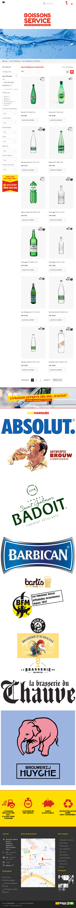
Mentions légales (9, 880)
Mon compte (63, 843)
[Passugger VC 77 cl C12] (61, 192)
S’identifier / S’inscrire (66, 840)
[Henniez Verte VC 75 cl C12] (33, 142)
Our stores (7, 877)
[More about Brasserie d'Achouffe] (38, 645)
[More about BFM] (38, 604)
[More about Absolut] (38, 426)
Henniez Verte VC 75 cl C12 (30, 162)
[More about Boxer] (38, 625)
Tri (22, 71)
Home (6, 61)
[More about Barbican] (38, 555)
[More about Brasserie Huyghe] (38, 748)
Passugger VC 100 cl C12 (29, 262)
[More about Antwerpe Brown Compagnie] (38, 454)
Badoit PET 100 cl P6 (56, 162)
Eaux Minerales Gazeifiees (8, 83)
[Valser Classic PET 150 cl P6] (33, 192)
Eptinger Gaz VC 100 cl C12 (58, 362)
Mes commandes (65, 849)
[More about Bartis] (38, 582)
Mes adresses (64, 855)
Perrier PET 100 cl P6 (28, 112)
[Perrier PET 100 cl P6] (33, 92)
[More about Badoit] (38, 505)
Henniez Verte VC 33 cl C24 (30, 362)
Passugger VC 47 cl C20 (56, 262)
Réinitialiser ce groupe (12, 89)
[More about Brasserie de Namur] (38, 665)
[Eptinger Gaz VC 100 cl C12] (61, 342)
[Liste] (67, 72)
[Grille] (72, 72)
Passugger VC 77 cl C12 (56, 212)
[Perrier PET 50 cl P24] (61, 92)
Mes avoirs (63, 852)
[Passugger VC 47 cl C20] (61, 242)
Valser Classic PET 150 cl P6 (30, 212)
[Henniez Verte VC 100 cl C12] (61, 292)
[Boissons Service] (37, 19)
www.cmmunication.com (13, 905)
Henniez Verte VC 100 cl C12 (58, 312)
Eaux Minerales (7, 77)
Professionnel (64, 846)
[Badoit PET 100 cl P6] (61, 142)
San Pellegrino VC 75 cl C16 (30, 312)
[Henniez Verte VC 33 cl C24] (33, 342)
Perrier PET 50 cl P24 (56, 112)
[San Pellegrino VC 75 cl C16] (33, 292)
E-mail (8, 862)
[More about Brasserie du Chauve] (38, 691)
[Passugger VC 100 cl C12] (33, 242)
